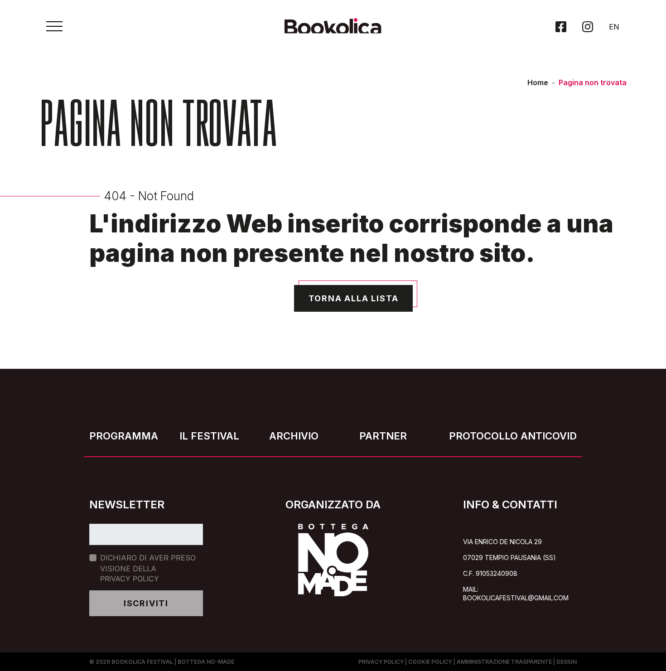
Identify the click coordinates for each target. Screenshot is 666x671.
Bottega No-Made (206, 661)
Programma (123, 436)
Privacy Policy (129, 578)
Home (537, 82)
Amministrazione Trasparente (504, 661)
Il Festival (209, 436)
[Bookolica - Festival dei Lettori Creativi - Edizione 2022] (333, 30)
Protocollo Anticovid (513, 436)
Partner (383, 436)
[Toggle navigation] (54, 26)
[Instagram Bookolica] (587, 26)
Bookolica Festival (142, 661)
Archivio (294, 436)
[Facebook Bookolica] (560, 26)
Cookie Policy (430, 661)
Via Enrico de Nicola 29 (502, 541)
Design (566, 661)
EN (614, 26)
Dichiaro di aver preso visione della (148, 568)
